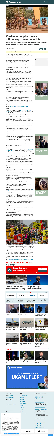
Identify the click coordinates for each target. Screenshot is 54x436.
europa (17, 262)
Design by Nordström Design (39, 427)
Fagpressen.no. (4, 430)
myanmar (23, 262)
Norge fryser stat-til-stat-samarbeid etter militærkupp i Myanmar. (21, 259)
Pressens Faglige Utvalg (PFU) (41, 409)
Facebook (22, 405)
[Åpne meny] (47, 2)
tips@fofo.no (10, 395)
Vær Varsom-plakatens (39, 402)
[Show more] (47, 60)
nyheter (27, 262)
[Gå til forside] (13, 2)
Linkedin (21, 409)
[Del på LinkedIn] (42, 49)
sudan (7, 262)
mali (20, 262)
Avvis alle (17, 433)
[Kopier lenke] (45, 49)
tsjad (31, 262)
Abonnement (22, 399)
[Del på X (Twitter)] (41, 49)
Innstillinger (50, 435)
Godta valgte (12, 433)
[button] (45, 292)
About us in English (38, 425)
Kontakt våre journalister (10, 397)
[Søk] (44, 2)
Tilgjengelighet (22, 401)
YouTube (21, 411)
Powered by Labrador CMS (27, 434)
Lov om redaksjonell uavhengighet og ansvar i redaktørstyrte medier (41, 396)
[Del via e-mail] (44, 49)
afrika (11, 262)
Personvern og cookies (24, 403)
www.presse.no (38, 416)
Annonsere (22, 397)
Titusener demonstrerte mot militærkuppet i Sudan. (18, 106)
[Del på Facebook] (39, 49)
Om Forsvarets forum (24, 395)
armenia (14, 262)
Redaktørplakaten (38, 398)
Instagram (22, 407)
